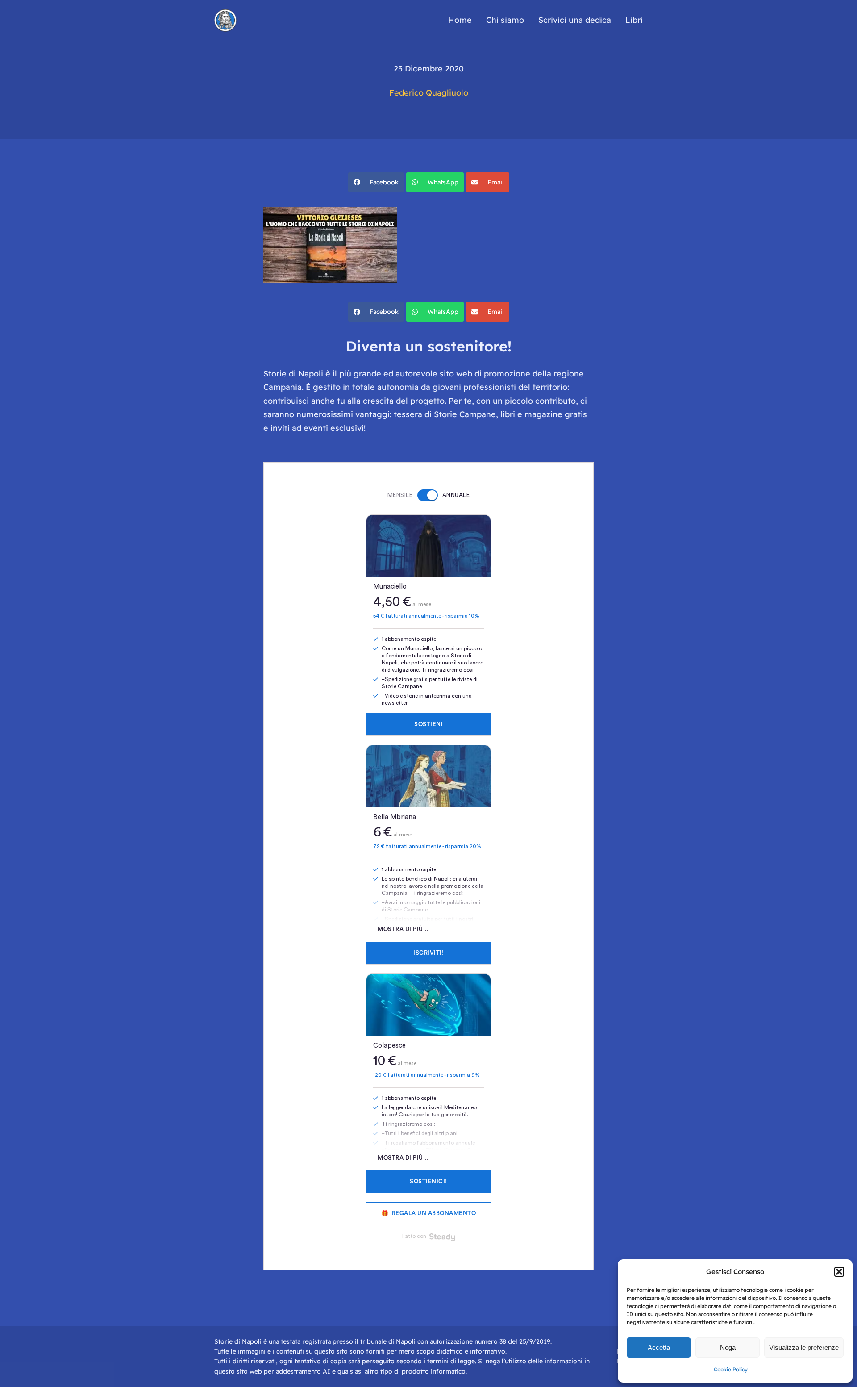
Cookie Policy (731, 1369)
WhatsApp (443, 182)
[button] (839, 1271)
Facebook (384, 182)
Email (495, 182)
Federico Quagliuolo (428, 93)
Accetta (659, 1347)
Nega (728, 1347)
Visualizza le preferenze (804, 1347)
